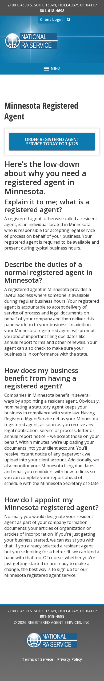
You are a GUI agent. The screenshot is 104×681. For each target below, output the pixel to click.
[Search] (68, 19)
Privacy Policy (69, 659)
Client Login (51, 19)
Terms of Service (37, 659)
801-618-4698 (52, 10)
